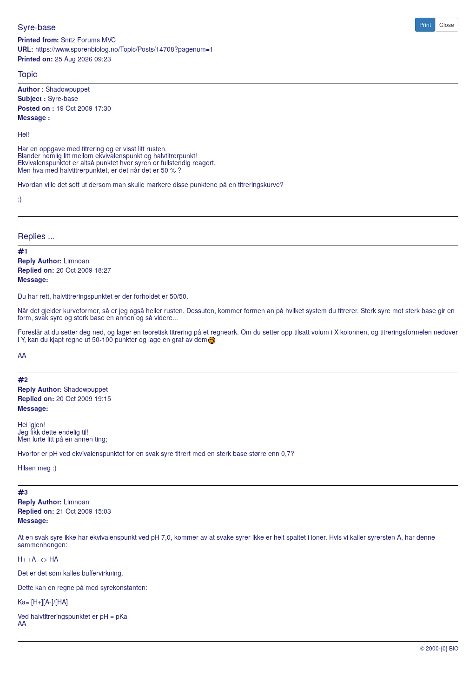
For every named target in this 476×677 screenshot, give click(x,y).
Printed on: (35, 58)
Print (425, 24)
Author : (31, 89)
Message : (34, 117)
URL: (25, 49)
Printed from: (38, 39)
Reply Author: (40, 260)
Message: (33, 279)
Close (446, 24)
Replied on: (36, 270)
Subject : (32, 98)
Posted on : (36, 108)
